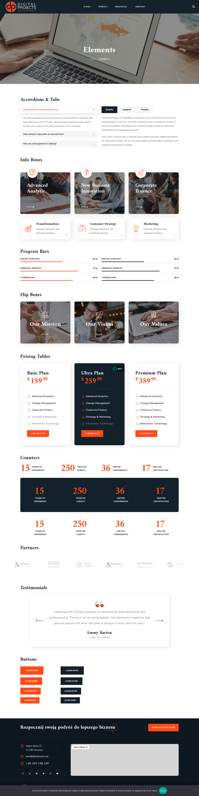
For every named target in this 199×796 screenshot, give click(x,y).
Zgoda (163, 791)
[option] (23, 565)
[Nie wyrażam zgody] (195, 790)
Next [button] (159, 620)
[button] (193, 7)
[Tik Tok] (29, 773)
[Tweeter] (43, 773)
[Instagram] (50, 773)
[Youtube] (57, 773)
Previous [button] (39, 620)
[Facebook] (22, 773)
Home (92, 59)
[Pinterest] (36, 773)
